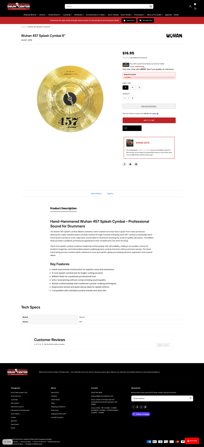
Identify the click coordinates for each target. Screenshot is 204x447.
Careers (54, 396)
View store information (148, 106)
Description (96, 193)
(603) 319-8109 (96, 393)
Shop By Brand (29, 14)
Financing (54, 410)
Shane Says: (143, 143)
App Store (130, 20)
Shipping (126, 58)
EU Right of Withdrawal (34, 444)
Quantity (126, 94)
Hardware (78, 14)
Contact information (15, 444)
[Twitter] (130, 164)
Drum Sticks (126, 14)
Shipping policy (54, 442)
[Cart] (195, 8)
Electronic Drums (17, 407)
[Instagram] (141, 407)
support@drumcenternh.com (102, 396)
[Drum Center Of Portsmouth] (18, 6)
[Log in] (190, 6)
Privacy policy (26, 442)
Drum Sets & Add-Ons (19, 393)
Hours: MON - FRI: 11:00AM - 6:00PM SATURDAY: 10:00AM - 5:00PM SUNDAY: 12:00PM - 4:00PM (105, 410)
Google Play (147, 20)
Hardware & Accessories (20, 410)
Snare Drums (54, 14)
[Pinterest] (136, 164)
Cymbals (67, 14)
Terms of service (39, 442)
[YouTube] (145, 407)
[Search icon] (150, 6)
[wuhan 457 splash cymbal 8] (68, 99)
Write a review (163, 345)
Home (23, 27)
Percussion (139, 14)
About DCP (55, 393)
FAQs (53, 403)
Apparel (168, 14)
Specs (110, 193)
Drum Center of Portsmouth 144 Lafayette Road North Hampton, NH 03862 (104, 402)
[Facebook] (125, 164)
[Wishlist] (195, 4)
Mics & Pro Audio (154, 14)
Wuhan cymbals (144, 150)
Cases (13, 417)
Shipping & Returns (58, 407)
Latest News (55, 400)
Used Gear (15, 424)
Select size (127, 83)
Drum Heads (113, 14)
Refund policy (13, 442)
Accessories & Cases (95, 14)
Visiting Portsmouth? (58, 414)
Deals (176, 14)
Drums (42, 14)
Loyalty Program (57, 417)
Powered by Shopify (45, 439)
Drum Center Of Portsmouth (28, 439)
